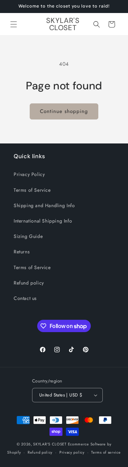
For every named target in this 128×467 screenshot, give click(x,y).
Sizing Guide (28, 236)
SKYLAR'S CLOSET (50, 444)
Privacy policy (72, 452)
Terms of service (105, 452)
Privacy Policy (29, 174)
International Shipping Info (43, 220)
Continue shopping (64, 111)
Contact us (25, 298)
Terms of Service (32, 190)
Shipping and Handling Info (44, 205)
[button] (13, 24)
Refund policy (29, 282)
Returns (22, 251)
